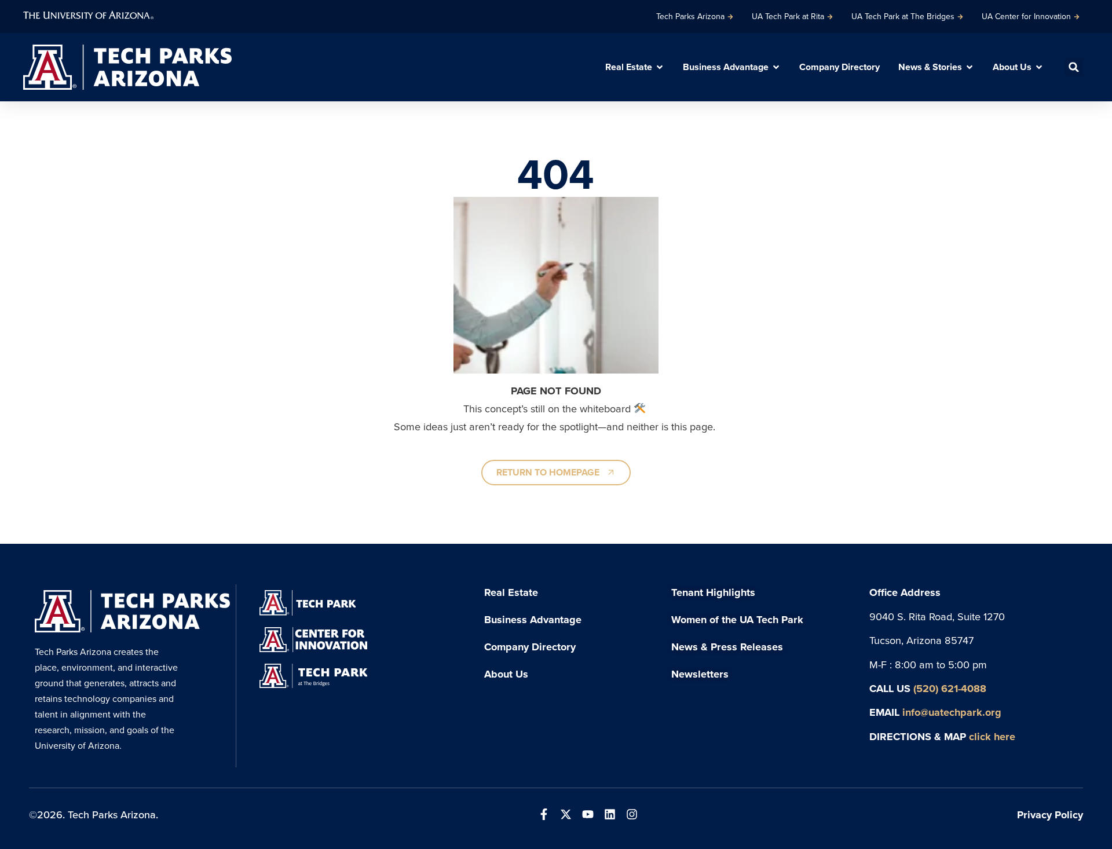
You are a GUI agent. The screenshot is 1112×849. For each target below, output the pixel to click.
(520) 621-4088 (949, 688)
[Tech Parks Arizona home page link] (127, 67)
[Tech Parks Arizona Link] (132, 611)
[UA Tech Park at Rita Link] (307, 603)
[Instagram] (632, 814)
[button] (1074, 67)
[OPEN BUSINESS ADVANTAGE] (776, 67)
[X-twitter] (566, 814)
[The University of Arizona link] (88, 13)
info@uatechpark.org (951, 712)
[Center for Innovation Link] (313, 639)
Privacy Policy (1050, 814)
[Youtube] (588, 814)
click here (992, 736)
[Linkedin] (610, 814)
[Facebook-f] (544, 814)
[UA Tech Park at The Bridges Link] (313, 676)
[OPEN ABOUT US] (1039, 67)
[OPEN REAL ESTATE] (659, 67)
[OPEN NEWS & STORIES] (969, 67)
